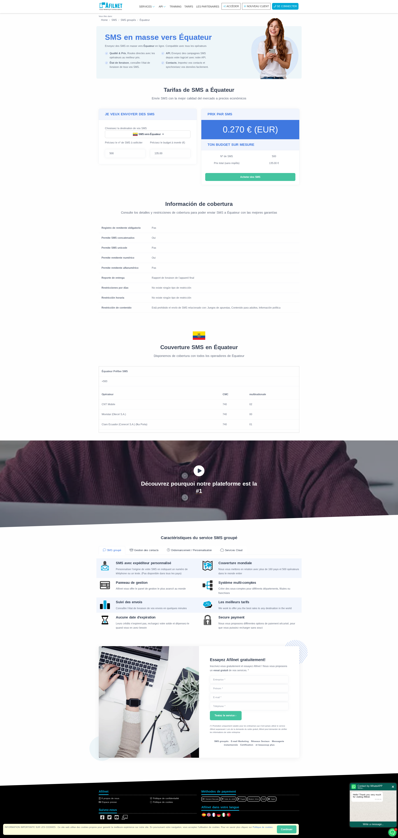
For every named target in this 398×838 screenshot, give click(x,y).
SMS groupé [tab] (113, 550)
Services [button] (146, 6)
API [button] (161, 6)
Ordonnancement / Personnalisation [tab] (191, 550)
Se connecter (287, 6)
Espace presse (109, 802)
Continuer (286, 829)
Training (175, 6)
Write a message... (373, 824)
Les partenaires (207, 6)
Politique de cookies (263, 827)
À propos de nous (110, 798)
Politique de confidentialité (165, 798)
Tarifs (188, 6)
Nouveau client (258, 6)
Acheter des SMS (250, 177)
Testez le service (225, 715)
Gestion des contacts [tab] (146, 550)
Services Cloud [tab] (233, 550)
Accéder (233, 6)
